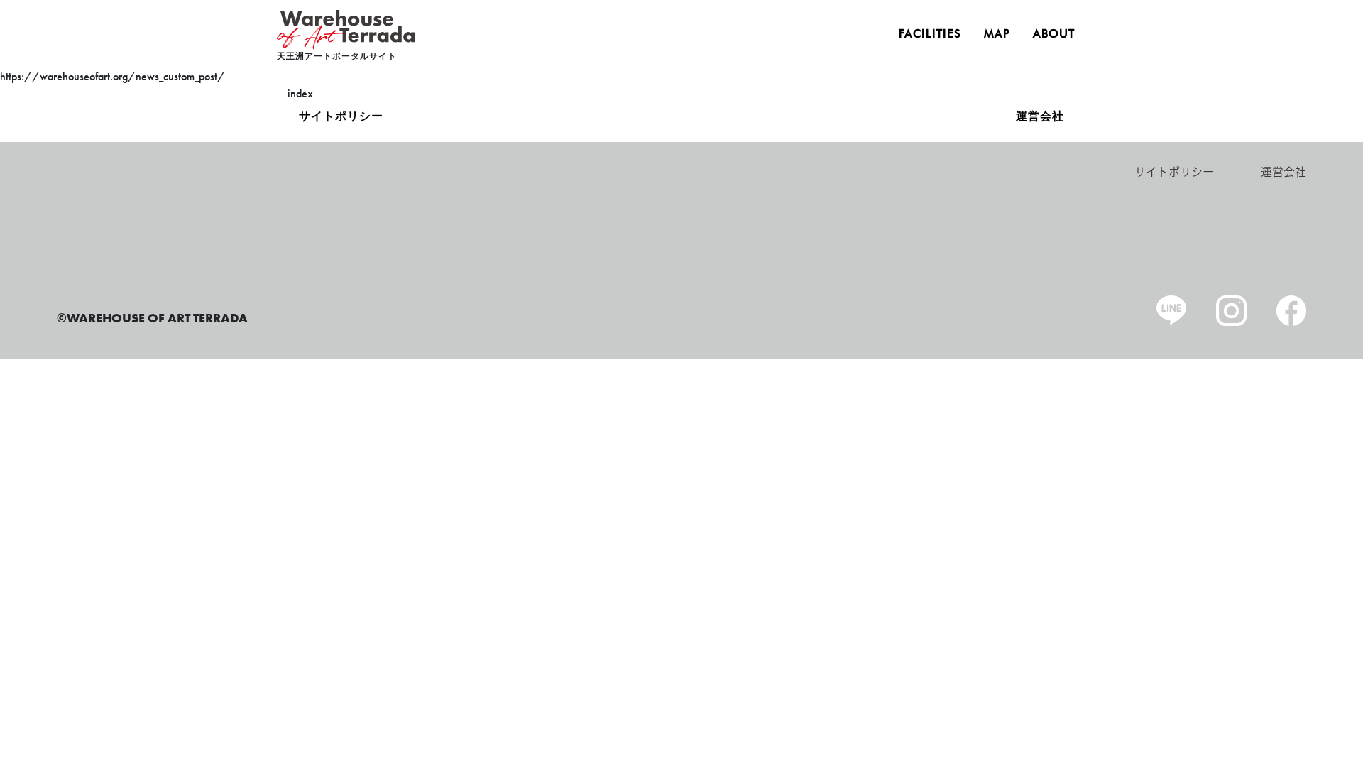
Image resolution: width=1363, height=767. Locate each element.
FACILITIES (930, 34)
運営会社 (1040, 116)
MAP (997, 34)
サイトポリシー (341, 116)
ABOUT (1054, 34)
